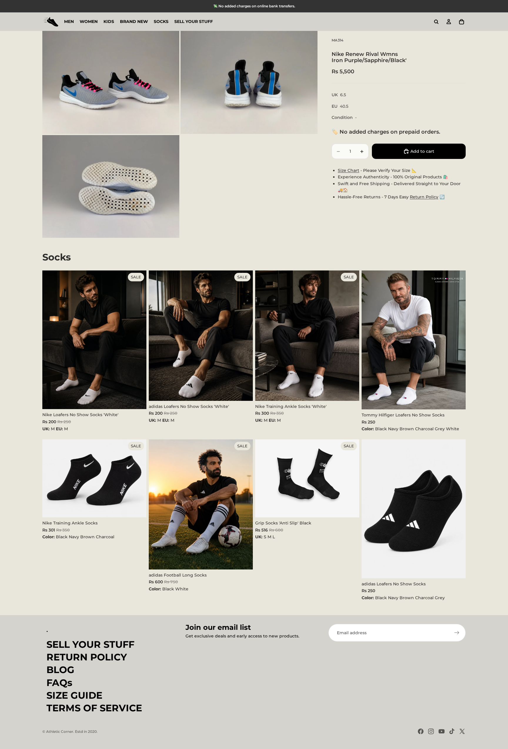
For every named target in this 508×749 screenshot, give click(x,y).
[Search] (436, 21)
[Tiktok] (451, 731)
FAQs (59, 682)
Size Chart (348, 170)
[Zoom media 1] (110, 82)
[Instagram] (431, 731)
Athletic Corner (59, 731)
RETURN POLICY (86, 657)
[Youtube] (441, 731)
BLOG (60, 670)
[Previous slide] (370, 339)
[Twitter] (462, 731)
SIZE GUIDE (74, 695)
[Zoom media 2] (249, 82)
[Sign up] (457, 633)
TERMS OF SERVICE (94, 708)
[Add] (137, 400)
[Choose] (456, 400)
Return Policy (424, 197)
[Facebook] (420, 731)
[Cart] (461, 21)
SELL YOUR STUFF (90, 644)
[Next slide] (457, 339)
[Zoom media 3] (110, 186)
